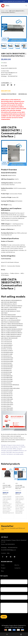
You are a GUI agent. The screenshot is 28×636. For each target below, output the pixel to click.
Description (6, 91)
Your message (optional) (6, 602)
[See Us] (10, 556)
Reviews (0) (23, 94)
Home (2, 11)
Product (3, 568)
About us (17, 565)
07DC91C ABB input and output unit (7, 487)
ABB (7, 11)
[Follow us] (6, 556)
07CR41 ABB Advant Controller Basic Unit (20, 487)
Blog (2, 571)
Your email (3, 586)
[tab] (6, 91)
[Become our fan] (2, 556)
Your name (3, 578)
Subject (2, 594)
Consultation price (8, 94)
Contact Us (17, 568)
